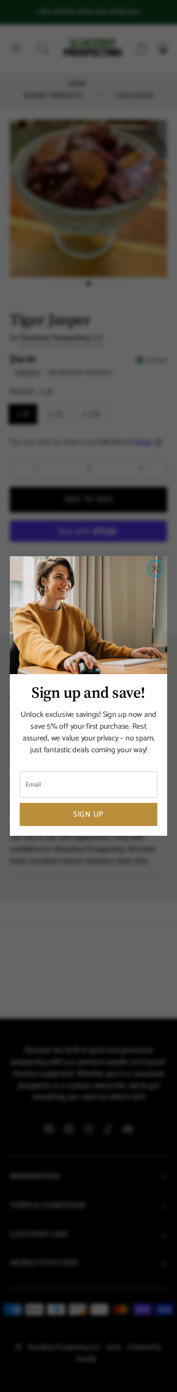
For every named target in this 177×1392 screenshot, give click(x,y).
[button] (155, 568)
